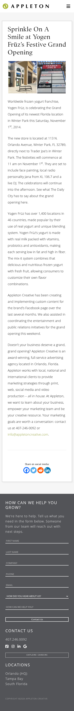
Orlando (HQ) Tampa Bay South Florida (16, 678)
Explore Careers (37, 655)
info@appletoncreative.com (28, 434)
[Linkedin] (47, 470)
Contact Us (19, 630)
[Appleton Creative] (25, 5)
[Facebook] (26, 470)
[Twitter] (33, 470)
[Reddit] (40, 470)
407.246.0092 (16, 639)
